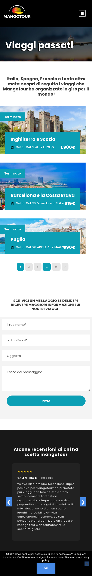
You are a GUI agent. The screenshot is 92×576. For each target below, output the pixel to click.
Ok (46, 568)
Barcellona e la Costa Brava (43, 195)
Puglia (18, 239)
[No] (87, 563)
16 (56, 266)
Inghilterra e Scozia (33, 139)
